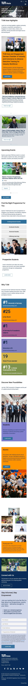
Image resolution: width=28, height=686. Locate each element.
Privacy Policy (24, 683)
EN (21, 1)
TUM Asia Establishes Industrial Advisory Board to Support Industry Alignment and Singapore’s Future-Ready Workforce (13, 97)
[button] (25, 4)
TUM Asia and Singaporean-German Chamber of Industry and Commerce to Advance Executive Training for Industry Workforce (14, 59)
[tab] (14, 222)
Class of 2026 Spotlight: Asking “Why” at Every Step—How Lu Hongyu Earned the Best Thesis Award (13, 131)
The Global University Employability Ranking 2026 (12, 373)
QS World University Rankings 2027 (10, 305)
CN (26, 1)
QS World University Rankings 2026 (10, 335)
